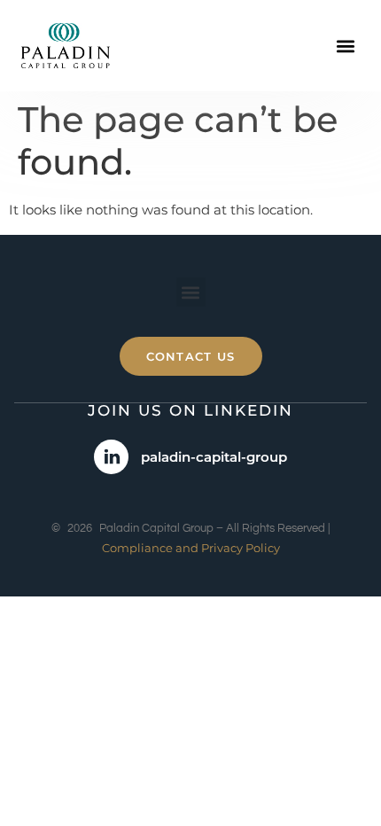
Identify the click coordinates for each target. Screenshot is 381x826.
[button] (345, 45)
